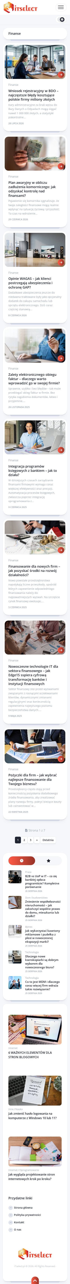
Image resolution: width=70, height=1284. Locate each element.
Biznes (28, 926)
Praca (28, 872)
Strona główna (23, 1207)
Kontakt (19, 1222)
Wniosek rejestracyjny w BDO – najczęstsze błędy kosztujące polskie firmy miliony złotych (33, 95)
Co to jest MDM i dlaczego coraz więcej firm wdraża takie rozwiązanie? (42, 985)
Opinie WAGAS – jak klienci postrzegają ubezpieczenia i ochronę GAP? (30, 282)
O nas (17, 1229)
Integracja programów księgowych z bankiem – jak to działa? (32, 470)
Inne (10, 1109)
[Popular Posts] (48, 860)
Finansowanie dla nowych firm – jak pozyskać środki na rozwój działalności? (34, 570)
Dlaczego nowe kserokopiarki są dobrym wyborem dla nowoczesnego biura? (41, 961)
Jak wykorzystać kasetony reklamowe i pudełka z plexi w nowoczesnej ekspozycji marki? (42, 936)
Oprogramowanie (29, 1170)
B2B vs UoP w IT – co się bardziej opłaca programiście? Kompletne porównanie (42, 881)
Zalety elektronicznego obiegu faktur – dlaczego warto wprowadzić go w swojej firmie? (34, 378)
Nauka (19, 1109)
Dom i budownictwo (36, 897)
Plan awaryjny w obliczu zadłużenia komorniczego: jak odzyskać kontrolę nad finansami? (32, 189)
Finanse (13, 85)
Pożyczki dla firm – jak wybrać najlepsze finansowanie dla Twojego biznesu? (32, 779)
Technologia (32, 952)
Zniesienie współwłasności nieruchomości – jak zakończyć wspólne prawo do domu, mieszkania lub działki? (42, 909)
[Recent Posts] (21, 860)
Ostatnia (48, 840)
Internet (13, 1048)
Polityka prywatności (27, 1215)
